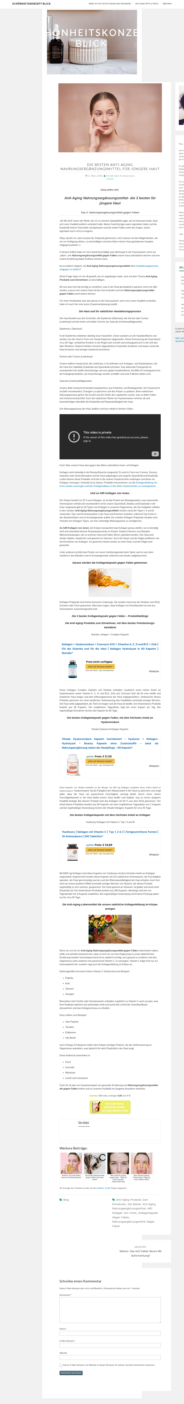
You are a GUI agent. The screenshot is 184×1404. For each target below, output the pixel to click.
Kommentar (66, 1295)
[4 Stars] (95, 1096)
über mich (167, 3)
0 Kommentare (126, 176)
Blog (66, 1199)
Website (63, 1353)
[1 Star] (90, 1096)
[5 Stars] (97, 1096)
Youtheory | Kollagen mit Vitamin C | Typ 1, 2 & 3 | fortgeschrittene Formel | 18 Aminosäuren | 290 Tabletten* (110, 834)
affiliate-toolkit (103, 1188)
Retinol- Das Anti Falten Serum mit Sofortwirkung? (141, 1251)
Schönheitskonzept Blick (31, 3)
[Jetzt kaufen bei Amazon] (73, 668)
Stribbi (110, 176)
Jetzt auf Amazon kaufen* (100, 666)
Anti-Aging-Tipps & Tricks (146, 3)
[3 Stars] (94, 1096)
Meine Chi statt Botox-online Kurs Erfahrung (110, 3)
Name (63, 1329)
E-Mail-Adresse (67, 1341)
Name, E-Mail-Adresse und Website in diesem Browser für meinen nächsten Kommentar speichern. (109, 1365)
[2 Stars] (92, 1096)
